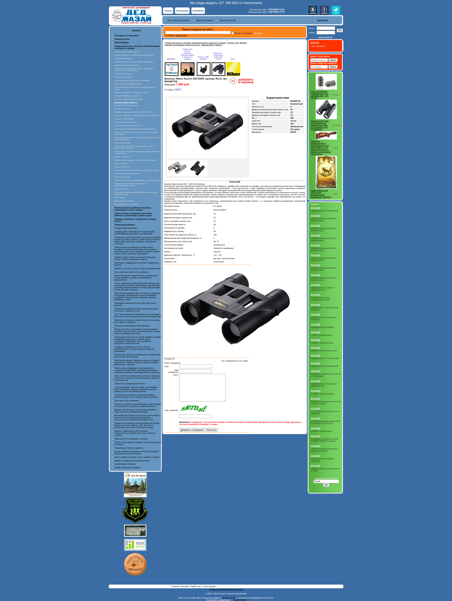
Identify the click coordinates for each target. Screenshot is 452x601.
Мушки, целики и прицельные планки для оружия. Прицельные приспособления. (136, 452)
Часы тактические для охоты (126, 173)
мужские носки (228, 598)
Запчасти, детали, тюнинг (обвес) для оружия (133, 62)
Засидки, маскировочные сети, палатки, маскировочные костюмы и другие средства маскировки (134, 349)
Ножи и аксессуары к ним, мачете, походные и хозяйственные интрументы (134, 69)
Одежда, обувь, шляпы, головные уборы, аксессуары (136, 170)
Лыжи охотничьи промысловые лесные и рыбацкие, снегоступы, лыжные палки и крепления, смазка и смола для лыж (137, 378)
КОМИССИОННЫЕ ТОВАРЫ (127, 468)
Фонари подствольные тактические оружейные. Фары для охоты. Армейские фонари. (135, 411)
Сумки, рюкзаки (120, 163)
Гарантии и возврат (204, 20)
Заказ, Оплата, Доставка (178, 20)
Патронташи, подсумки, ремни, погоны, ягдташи (135, 160)
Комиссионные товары (124, 201)
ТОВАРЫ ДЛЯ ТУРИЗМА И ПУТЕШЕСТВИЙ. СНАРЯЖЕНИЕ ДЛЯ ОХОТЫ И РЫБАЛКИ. (134, 233)
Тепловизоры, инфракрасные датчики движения (134, 129)
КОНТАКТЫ (198, 11)
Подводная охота (121, 189)
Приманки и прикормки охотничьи (129, 384)
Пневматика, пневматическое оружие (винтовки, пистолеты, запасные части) (136, 310)
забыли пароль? (325, 37)
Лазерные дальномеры (124, 119)
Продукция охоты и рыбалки (126, 204)
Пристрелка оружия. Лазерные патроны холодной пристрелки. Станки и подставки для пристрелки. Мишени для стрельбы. (136, 362)
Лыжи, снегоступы (122, 177)
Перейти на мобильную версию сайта (226, 589)
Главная (168, 11)
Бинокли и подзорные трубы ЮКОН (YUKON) (133, 112)
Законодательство (227, 20)
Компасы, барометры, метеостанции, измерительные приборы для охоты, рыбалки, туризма (135, 433)
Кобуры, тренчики (122, 157)
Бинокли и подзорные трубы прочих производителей (137, 115)
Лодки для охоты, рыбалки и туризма (131, 439)
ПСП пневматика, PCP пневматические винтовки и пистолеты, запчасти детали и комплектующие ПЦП (137, 315)
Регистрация (182, 11)
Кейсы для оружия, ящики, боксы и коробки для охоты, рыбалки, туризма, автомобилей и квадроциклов (135, 277)
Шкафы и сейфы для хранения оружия (131, 461)
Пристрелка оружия (122, 143)
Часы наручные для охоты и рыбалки (131, 272)
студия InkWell (239, 600)
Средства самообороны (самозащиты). (132, 326)
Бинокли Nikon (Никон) (211, 45)
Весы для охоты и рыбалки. (126, 400)
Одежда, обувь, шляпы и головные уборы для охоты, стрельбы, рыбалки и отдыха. (135, 258)
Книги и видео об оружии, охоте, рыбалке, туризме (137, 457)
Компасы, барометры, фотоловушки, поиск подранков (137, 180)
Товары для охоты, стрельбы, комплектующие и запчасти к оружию (195, 43)
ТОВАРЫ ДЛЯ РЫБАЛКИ (125, 228)
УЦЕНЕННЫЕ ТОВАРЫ (125, 464)
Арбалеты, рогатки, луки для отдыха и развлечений (137, 268)
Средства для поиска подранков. (129, 448)
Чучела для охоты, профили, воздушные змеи (134, 55)
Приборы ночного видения (125, 122)
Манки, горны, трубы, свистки (126, 52)
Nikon (233, 59)
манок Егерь (181, 35)
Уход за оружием (121, 167)
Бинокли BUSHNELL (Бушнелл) (127, 96)
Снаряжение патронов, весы (126, 65)
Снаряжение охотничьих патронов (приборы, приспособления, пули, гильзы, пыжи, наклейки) (135, 396)
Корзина (185, 586)
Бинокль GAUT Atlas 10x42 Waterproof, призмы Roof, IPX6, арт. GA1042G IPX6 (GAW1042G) (320, 125)
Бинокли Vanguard (122, 109)
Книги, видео (120, 198)
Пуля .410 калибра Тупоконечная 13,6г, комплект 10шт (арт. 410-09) (320, 94)
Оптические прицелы (123, 77)
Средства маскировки (123, 58)
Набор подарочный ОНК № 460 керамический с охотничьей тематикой (321, 194)
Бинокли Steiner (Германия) (126, 105)
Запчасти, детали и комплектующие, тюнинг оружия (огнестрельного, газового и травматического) (137, 405)
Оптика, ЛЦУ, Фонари (123, 74)
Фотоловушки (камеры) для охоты (128, 125)
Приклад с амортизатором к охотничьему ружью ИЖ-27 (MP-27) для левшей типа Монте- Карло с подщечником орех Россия (321, 147)
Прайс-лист (196, 586)
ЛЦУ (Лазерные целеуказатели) (128, 84)
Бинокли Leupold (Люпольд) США (128, 99)
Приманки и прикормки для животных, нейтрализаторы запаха (130, 184)
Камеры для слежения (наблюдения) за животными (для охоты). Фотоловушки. (137, 356)
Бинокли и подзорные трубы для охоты (131, 92)
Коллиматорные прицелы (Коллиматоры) (132, 80)
